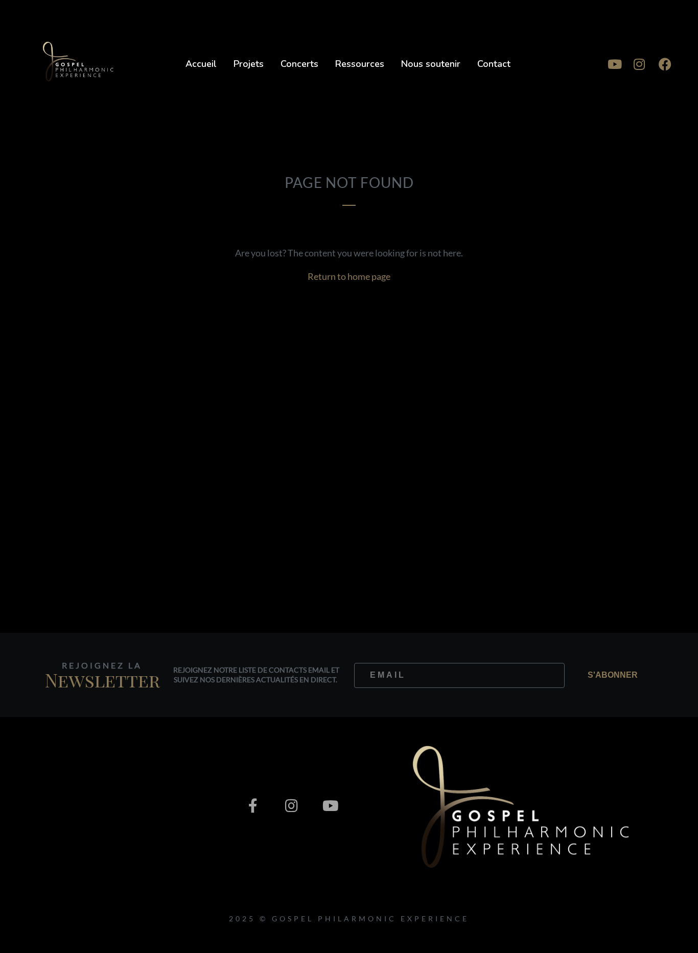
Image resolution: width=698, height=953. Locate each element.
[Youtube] (613, 64)
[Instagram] (639, 64)
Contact (493, 64)
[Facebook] (665, 64)
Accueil (201, 64)
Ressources (359, 64)
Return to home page (349, 276)
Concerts (299, 64)
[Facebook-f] (253, 806)
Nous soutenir (430, 64)
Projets (249, 64)
